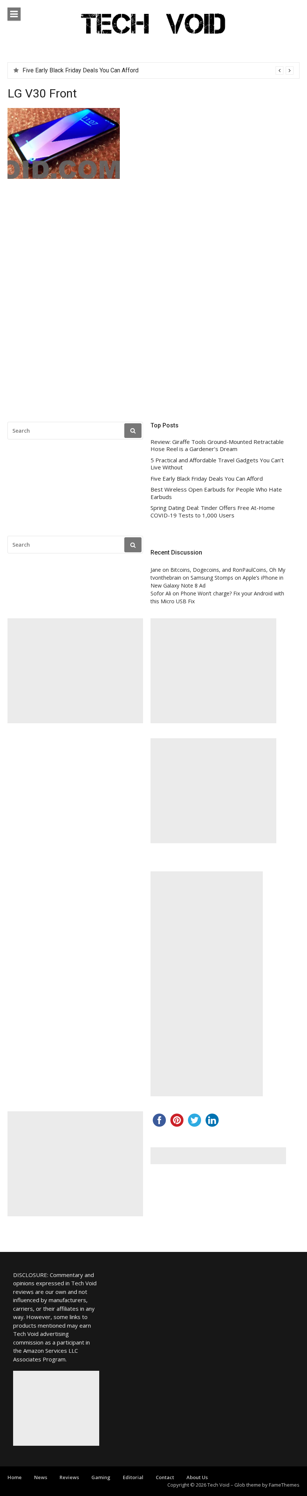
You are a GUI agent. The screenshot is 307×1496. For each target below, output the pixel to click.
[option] (158, 70)
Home (14, 1477)
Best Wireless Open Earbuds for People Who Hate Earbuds (99, 70)
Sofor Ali (161, 593)
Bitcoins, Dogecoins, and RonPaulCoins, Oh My (227, 569)
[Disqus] (153, 302)
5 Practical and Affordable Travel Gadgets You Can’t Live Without (217, 464)
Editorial (133, 1477)
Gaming (100, 1477)
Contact (165, 1477)
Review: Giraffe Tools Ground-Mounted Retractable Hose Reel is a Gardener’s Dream (217, 445)
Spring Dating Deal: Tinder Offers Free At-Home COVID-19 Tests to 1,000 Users (213, 511)
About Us (197, 1477)
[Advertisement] (75, 670)
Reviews (69, 1477)
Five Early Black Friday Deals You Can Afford (207, 478)
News (40, 1477)
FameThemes (284, 1484)
